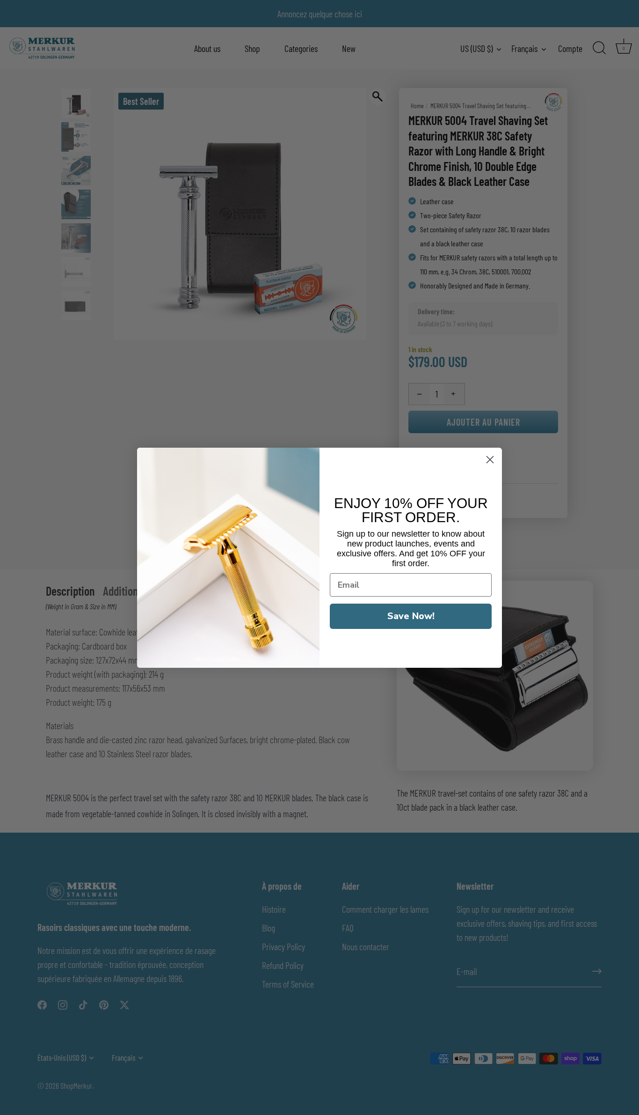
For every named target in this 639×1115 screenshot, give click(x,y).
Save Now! (411, 615)
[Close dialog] (490, 459)
